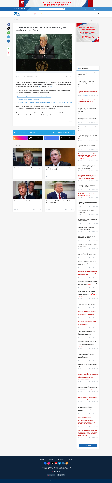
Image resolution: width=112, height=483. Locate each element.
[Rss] (24, 9)
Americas (96, 20)
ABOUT (42, 459)
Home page (89, 20)
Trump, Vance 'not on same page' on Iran (28, 99)
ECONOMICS (87, 14)
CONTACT (51, 459)
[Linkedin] (22, 9)
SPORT (95, 14)
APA (40, 86)
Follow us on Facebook (52, 137)
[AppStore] (61, 475)
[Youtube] (19, 9)
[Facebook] (45, 463)
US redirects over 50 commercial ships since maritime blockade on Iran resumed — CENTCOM (44, 102)
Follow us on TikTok (36, 137)
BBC (51, 86)
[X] (16, 9)
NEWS (80, 14)
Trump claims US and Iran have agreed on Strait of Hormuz (34, 97)
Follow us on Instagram (21, 137)
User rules (63, 480)
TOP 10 (70, 459)
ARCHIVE (61, 459)
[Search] (63, 9)
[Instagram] (14, 9)
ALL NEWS (66, 14)
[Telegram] (21, 9)
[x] (52, 463)
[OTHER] (98, 13)
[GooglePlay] (51, 475)
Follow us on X (66, 137)
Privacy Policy (70, 480)
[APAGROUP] (56, 471)
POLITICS (74, 14)
